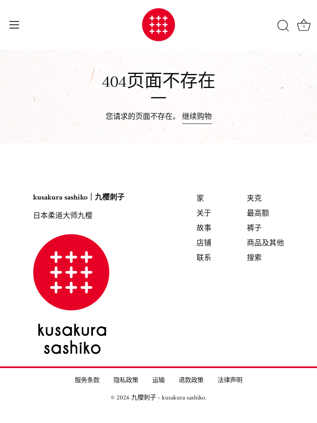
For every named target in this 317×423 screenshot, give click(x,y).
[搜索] (283, 26)
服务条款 (87, 380)
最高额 (258, 213)
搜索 (254, 258)
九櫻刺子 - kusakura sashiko (168, 398)
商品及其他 (265, 243)
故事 (203, 228)
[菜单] (14, 25)
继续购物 (197, 117)
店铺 (203, 243)
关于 (203, 213)
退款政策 (191, 380)
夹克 (254, 198)
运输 (158, 380)
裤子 (254, 228)
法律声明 (230, 380)
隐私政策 (126, 380)
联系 (203, 258)
